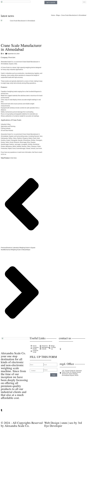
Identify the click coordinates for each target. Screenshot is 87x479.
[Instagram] (14, 414)
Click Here (13, 158)
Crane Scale (26, 62)
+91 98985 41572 (67, 352)
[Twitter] (14, 403)
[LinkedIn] (14, 406)
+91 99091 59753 (67, 349)
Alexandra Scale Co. (7, 62)
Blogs (58, 15)
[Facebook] (14, 417)
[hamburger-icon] (84, 2)
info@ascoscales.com (68, 355)
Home (53, 15)
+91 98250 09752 (67, 346)
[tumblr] (14, 410)
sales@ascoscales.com (69, 358)
